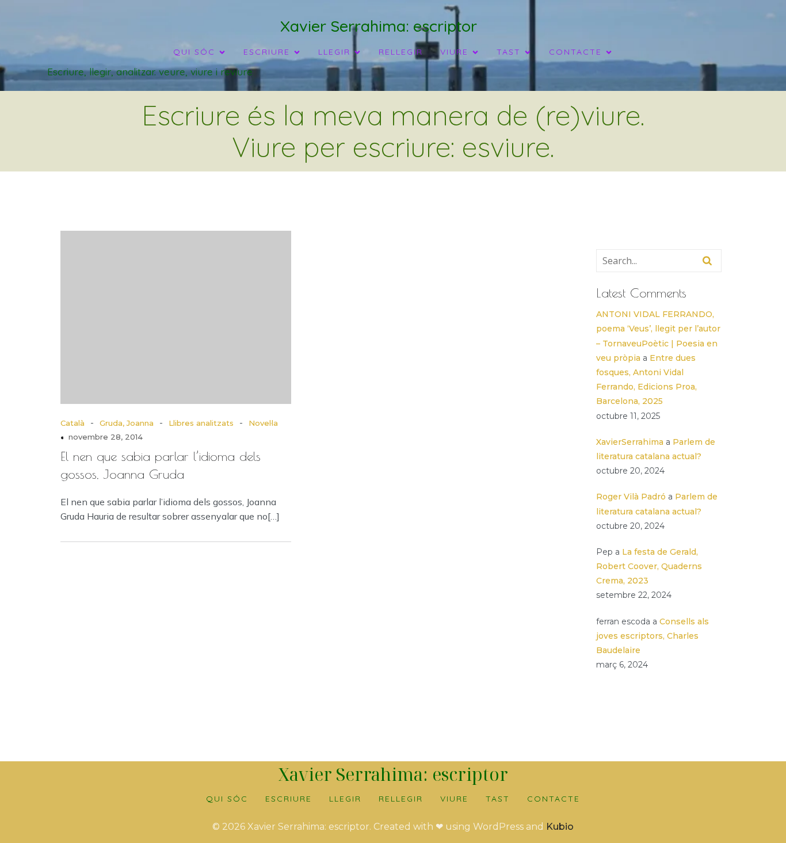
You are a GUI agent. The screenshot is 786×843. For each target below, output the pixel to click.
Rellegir (401, 52)
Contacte (553, 799)
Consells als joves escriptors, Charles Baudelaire (652, 635)
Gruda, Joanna (127, 423)
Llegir (345, 799)
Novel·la (263, 423)
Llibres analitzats (201, 423)
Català (72, 423)
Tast (498, 799)
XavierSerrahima (629, 442)
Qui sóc (227, 799)
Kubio (560, 826)
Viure (454, 799)
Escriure (288, 799)
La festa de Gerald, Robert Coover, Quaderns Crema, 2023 (649, 566)
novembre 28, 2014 (105, 436)
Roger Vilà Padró (631, 496)
